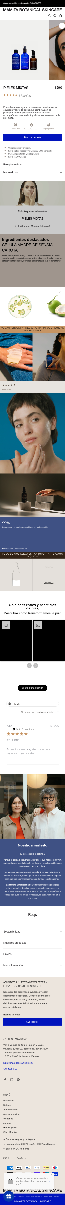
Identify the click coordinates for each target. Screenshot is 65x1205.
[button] (16, 640)
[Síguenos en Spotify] (18, 1079)
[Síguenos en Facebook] (5, 1079)
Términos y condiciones (15, 1196)
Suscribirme (32, 1022)
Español (20, 1158)
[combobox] (40, 712)
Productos (8, 1100)
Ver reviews (6, 389)
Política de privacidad (34, 1196)
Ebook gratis (9, 1127)
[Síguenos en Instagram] (11, 1079)
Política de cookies (51, 1196)
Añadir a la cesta (32, 137)
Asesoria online (11, 1114)
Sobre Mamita (10, 1109)
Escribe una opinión (32, 687)
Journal (7, 1123)
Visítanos (8, 1118)
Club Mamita (10, 1132)
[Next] (58, 291)
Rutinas (7, 1105)
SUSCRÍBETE (35, 3)
